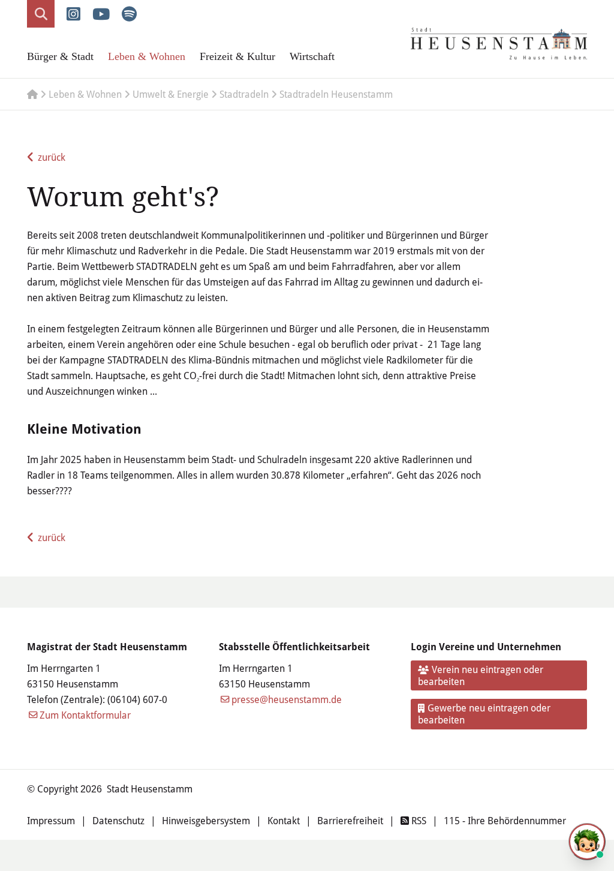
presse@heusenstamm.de (286, 699)
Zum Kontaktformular (85, 714)
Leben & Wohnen (146, 56)
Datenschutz (118, 820)
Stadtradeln (244, 94)
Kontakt (283, 820)
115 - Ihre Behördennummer (505, 820)
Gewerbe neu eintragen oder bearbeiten (484, 713)
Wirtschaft (312, 56)
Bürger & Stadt (60, 56)
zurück (51, 157)
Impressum (51, 820)
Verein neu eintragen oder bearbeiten (481, 675)
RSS (417, 820)
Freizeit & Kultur (237, 56)
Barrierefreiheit (350, 820)
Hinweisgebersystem (206, 820)
